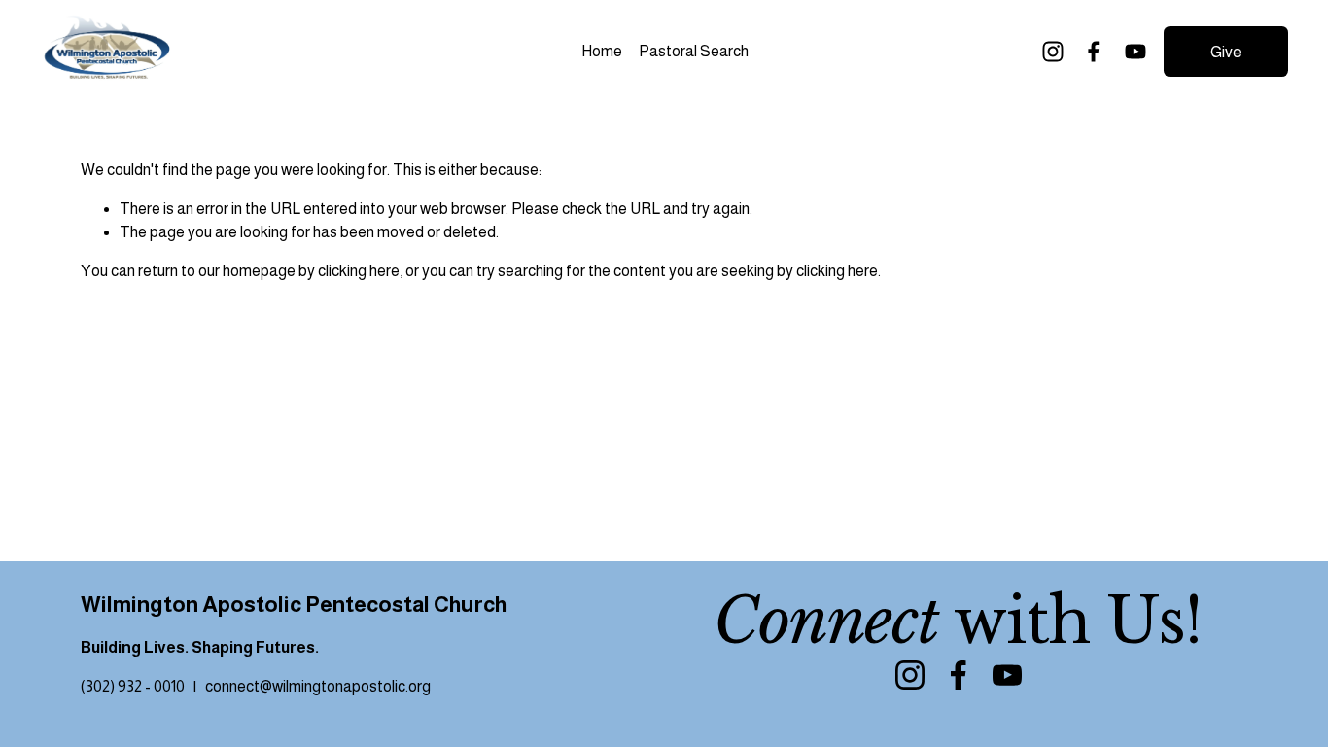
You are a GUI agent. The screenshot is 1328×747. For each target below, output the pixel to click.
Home (601, 51)
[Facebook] (1093, 51)
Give (1225, 52)
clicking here (359, 271)
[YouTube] (1135, 51)
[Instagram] (1053, 51)
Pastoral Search (694, 51)
